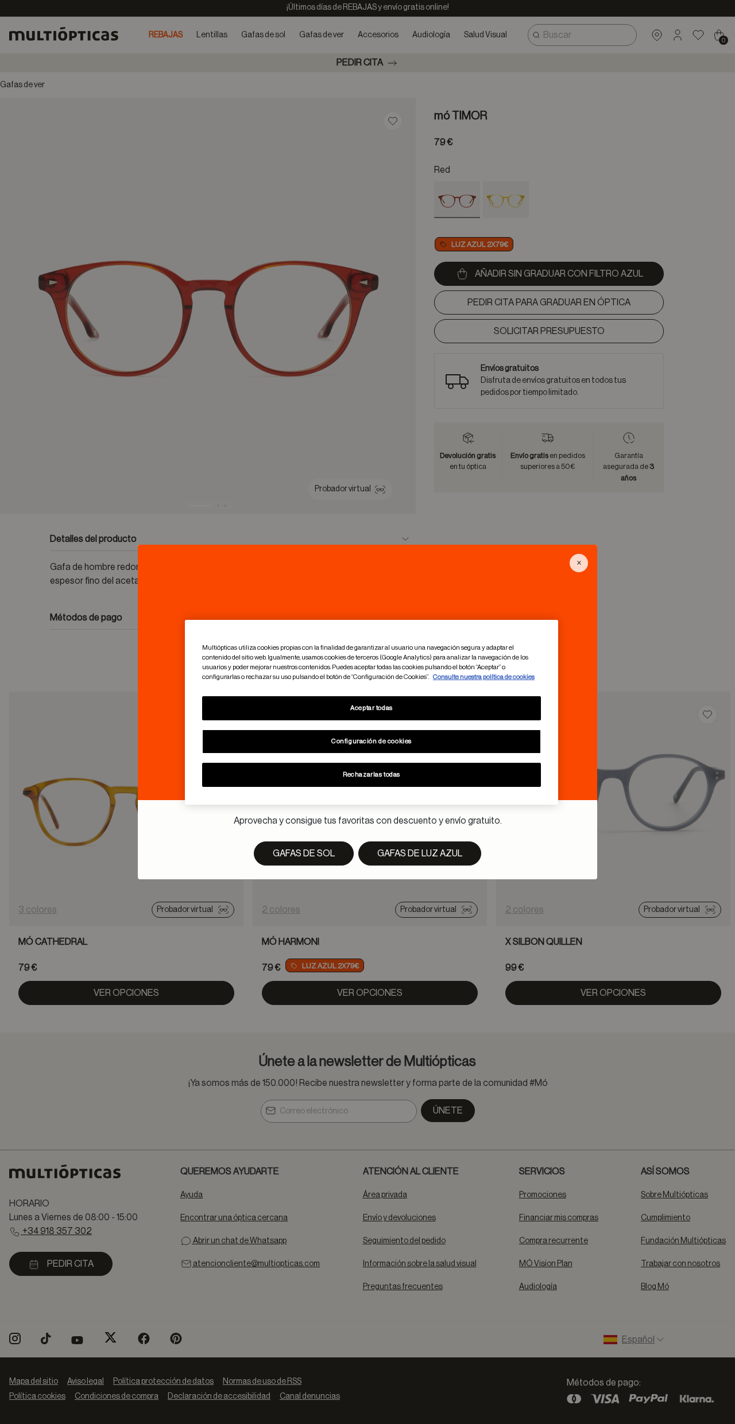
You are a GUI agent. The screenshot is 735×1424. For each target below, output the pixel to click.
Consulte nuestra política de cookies (484, 677)
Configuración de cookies (371, 741)
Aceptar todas (371, 708)
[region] (371, 711)
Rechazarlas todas (371, 774)
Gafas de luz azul (419, 853)
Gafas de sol (304, 853)
